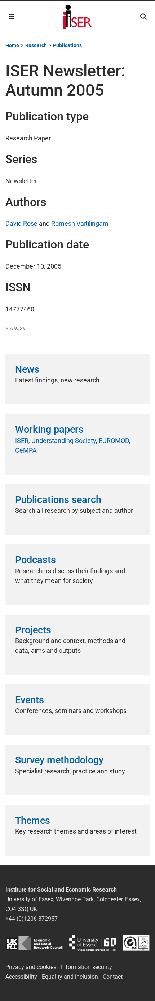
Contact (113, 976)
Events (29, 700)
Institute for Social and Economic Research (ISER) (77, 18)
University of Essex (92, 942)
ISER (21, 440)
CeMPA (26, 450)
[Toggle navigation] (11, 16)
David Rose (21, 223)
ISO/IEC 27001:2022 (136, 942)
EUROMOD (114, 440)
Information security (86, 967)
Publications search (58, 500)
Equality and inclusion (70, 976)
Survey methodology (59, 760)
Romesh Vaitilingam (79, 223)
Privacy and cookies (30, 967)
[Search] (143, 16)
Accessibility (21, 976)
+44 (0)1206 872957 (31, 918)
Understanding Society (63, 440)
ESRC (34, 942)
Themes (32, 820)
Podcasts (35, 560)
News (27, 369)
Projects (33, 630)
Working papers (49, 429)
